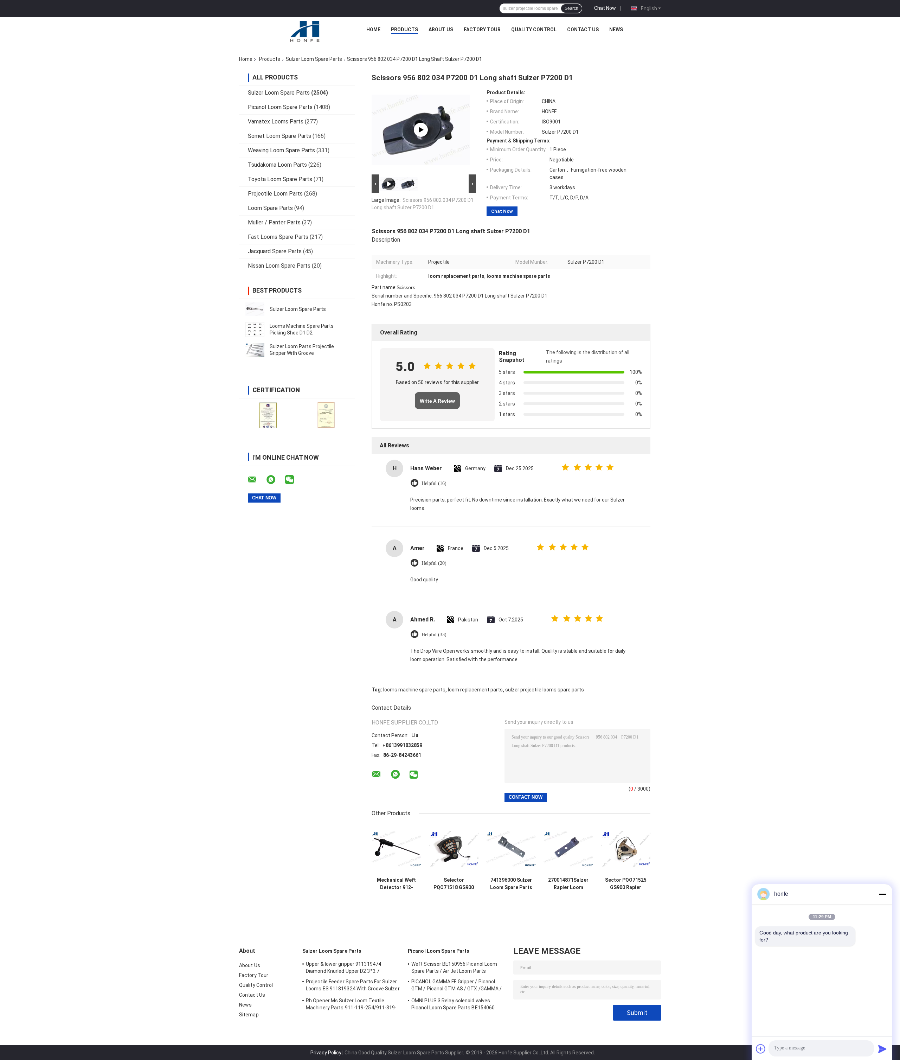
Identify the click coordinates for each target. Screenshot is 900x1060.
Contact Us (583, 29)
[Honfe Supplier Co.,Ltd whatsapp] (275, 479)
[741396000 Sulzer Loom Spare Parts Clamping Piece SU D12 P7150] (511, 849)
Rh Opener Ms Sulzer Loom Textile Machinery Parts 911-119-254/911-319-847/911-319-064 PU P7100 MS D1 (351, 1005)
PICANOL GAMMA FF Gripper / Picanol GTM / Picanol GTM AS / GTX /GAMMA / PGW (456, 986)
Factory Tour (482, 29)
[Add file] (761, 1048)
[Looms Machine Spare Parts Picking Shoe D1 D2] (254, 329)
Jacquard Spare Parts (275, 251)
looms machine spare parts (414, 689)
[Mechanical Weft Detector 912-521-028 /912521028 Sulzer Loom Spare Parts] (396, 849)
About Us (441, 29)
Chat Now (605, 8)
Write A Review (437, 401)
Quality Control (534, 29)
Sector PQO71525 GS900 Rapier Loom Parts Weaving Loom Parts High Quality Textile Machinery (625, 883)
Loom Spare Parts (270, 208)
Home (373, 29)
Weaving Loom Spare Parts (281, 150)
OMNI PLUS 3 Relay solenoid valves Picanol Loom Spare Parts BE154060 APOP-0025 (453, 1005)
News (616, 29)
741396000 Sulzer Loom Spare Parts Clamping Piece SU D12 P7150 (511, 883)
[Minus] (882, 894)
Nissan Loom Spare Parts (279, 265)
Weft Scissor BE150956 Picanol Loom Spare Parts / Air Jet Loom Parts (454, 967)
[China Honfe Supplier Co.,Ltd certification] (268, 415)
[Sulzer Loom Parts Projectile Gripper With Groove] (254, 349)
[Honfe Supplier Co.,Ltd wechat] (294, 479)
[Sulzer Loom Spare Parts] (254, 309)
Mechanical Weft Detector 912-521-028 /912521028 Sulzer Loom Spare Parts (396, 883)
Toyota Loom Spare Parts (280, 179)
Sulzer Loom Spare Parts (314, 59)
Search (571, 8)
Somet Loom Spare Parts (279, 136)
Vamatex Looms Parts (275, 121)
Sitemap (249, 1014)
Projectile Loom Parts (275, 193)
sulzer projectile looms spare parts (544, 689)
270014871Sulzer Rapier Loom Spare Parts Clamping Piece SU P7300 (568, 883)
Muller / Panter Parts (274, 222)
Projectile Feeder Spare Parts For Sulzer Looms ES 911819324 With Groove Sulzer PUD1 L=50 (353, 986)
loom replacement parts (475, 689)
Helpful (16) (434, 483)
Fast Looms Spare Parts (278, 237)
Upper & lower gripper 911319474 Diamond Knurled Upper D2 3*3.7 (343, 967)
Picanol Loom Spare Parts (280, 107)
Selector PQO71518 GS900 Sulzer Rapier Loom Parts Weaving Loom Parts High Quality (453, 883)
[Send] (882, 1048)
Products (404, 29)
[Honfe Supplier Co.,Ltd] (305, 31)
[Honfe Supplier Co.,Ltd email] (256, 479)
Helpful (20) (434, 563)
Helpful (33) (434, 634)
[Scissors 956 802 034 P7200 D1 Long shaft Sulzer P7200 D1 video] (421, 130)
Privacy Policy (325, 1052)
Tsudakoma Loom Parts (277, 164)
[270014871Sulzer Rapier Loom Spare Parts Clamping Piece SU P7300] (568, 849)
